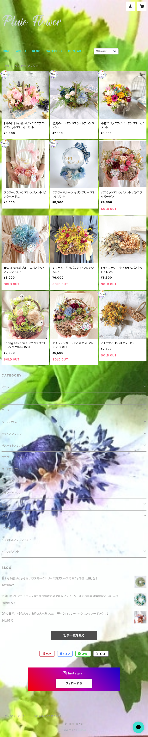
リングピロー (9, 528)
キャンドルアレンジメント (17, 539)
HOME (6, 51)
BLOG (36, 51)
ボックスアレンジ (12, 433)
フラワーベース (11, 492)
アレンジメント (10, 551)
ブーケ (5, 410)
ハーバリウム (9, 422)
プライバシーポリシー (16, 716)
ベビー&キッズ (10, 481)
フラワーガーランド (13, 457)
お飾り (5, 504)
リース (5, 386)
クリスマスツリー (12, 469)
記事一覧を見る (74, 635)
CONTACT (75, 51)
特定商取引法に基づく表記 (48, 716)
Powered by (70, 730)
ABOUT (21, 51)
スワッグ (7, 398)
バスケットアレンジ (13, 445)
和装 (4, 516)
